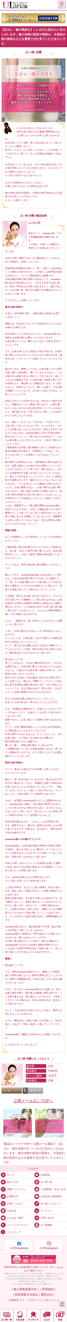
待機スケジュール (16, 1189)
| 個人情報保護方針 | (25, 1289)
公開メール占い (15, 1203)
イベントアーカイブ (17, 1225)
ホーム (10, 1175)
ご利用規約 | (47, 1289)
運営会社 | (47, 1294)
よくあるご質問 (15, 1218)
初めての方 (12, 1182)
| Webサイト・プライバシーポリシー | (33, 1300)
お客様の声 (12, 1196)
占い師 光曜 (33, 52)
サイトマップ (14, 1232)
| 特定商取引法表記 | (26, 1294)
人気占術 (11, 1210)
